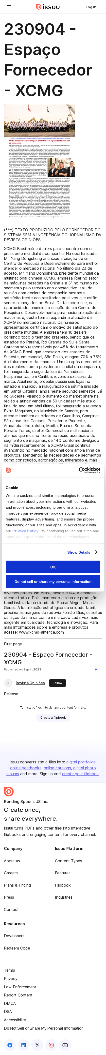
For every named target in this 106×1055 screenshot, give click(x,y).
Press (9, 897)
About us (12, 860)
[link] (91, 7)
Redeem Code (17, 948)
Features (63, 872)
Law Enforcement (20, 986)
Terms (9, 970)
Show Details (78, 552)
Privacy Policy (25, 531)
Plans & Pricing (17, 885)
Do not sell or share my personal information (53, 581)
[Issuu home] (48, 7)
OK (53, 567)
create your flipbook (80, 773)
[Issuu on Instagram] (51, 1045)
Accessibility (15, 1019)
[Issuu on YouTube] (65, 1045)
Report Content (18, 995)
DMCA (10, 1003)
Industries (63, 897)
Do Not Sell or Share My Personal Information (44, 1028)
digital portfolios (81, 761)
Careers (11, 872)
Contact (11, 909)
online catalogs (57, 767)
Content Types (68, 860)
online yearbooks (25, 767)
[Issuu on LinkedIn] (24, 1045)
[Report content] (97, 670)
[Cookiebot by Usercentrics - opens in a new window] (78, 470)
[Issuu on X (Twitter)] (37, 1045)
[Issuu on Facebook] (10, 1045)
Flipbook (63, 885)
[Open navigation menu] (9, 7)
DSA (8, 1011)
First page (13, 643)
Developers (14, 935)
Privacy (11, 978)
